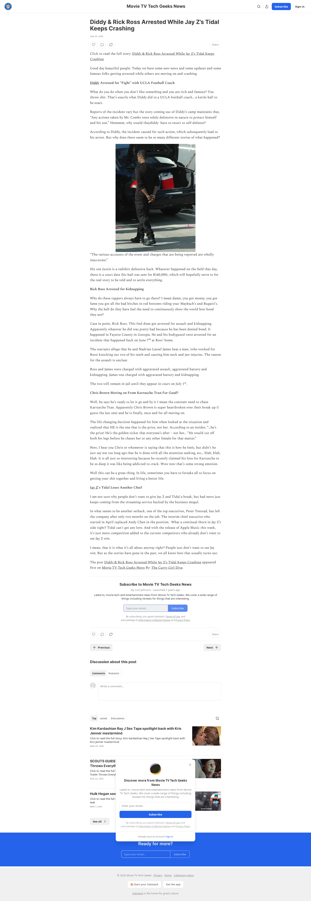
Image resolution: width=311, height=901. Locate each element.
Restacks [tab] (114, 673)
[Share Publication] (266, 6)
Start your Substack (146, 884)
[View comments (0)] (102, 44)
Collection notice (184, 875)
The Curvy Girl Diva (166, 567)
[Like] (93, 44)
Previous (104, 647)
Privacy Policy (182, 826)
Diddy (94, 83)
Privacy (158, 875)
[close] (190, 765)
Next (209, 647)
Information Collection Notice (154, 826)
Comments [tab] (98, 673)
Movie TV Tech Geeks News (123, 567)
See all (97, 821)
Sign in (300, 6)
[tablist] (105, 673)
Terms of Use (173, 822)
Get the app (173, 884)
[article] (155, 739)
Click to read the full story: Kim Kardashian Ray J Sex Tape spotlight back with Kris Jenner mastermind (137, 740)
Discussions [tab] (117, 718)
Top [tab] (94, 718)
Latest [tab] (103, 718)
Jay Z (94, 487)
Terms (168, 875)
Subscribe (281, 6)
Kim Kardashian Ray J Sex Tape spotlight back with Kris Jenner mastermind (135, 730)
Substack (137, 893)
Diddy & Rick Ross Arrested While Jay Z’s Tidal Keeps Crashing (152, 562)
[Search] (258, 6)
